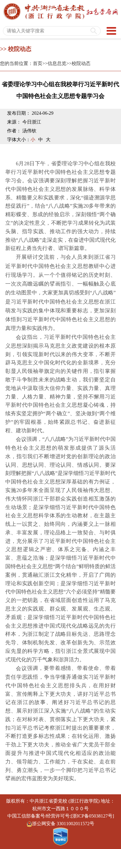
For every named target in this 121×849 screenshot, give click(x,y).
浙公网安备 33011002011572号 (63, 823)
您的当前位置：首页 (21, 63)
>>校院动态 (78, 63)
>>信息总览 (54, 63)
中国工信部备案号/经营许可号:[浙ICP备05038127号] (60, 815)
